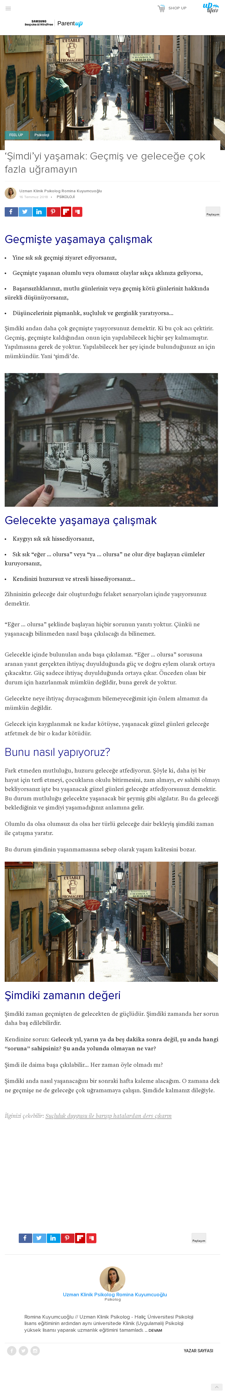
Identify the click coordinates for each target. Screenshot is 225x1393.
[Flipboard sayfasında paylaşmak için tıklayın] (66, 212)
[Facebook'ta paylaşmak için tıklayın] (11, 212)
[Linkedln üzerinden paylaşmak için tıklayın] (39, 212)
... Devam (153, 1331)
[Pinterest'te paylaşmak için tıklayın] (53, 212)
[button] (8, 8)
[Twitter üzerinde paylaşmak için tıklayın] (25, 212)
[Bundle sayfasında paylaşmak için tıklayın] (77, 212)
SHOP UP (177, 8)
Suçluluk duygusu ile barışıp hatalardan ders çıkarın (108, 1116)
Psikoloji (42, 135)
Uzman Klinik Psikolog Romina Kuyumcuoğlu (60, 191)
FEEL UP (16, 135)
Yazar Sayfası (198, 1350)
